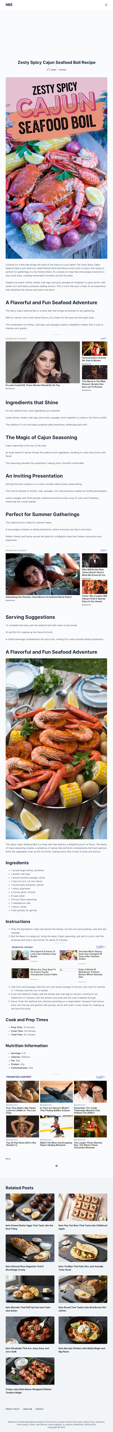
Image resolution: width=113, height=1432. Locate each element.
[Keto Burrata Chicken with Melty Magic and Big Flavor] (83, 1330)
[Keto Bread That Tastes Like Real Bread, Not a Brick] (83, 1289)
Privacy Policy (13, 1409)
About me (27, 1409)
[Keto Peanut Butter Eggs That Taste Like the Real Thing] (30, 1207)
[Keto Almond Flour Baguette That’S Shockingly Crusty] (30, 1248)
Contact (39, 1409)
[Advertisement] (56, 30)
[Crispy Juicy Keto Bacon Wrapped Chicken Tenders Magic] (30, 1371)
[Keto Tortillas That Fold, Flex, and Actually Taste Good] (83, 1248)
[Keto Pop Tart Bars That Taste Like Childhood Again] (83, 1207)
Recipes (62, 70)
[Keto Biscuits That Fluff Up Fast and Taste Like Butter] (30, 1289)
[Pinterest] (56, 1166)
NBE (9, 5)
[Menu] (106, 5)
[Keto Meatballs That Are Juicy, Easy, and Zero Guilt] (30, 1330)
